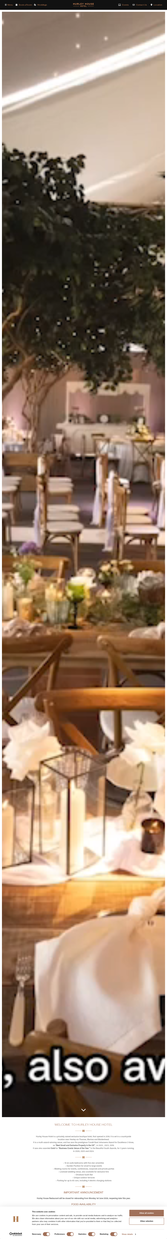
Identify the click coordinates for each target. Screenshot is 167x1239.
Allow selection (146, 1221)
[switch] (70, 1234)
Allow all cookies (146, 1213)
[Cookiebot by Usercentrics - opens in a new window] (16, 1234)
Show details (127, 1234)
